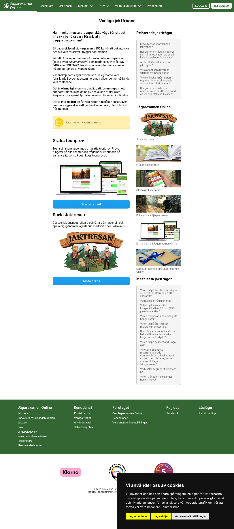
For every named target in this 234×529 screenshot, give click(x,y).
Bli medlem (221, 6)
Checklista (46, 6)
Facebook (172, 413)
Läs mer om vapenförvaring (83, 122)
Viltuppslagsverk (27, 431)
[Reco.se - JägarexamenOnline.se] (117, 472)
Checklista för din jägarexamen (36, 418)
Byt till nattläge (207, 413)
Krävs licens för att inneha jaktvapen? (155, 45)
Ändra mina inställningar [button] (190, 516)
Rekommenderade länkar (33, 436)
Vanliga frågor (82, 418)
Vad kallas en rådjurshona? (155, 300)
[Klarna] (70, 475)
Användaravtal (82, 422)
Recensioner (120, 418)
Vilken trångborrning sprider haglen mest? (156, 378)
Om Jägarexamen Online (127, 413)
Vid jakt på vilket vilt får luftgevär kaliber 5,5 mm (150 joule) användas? (157, 308)
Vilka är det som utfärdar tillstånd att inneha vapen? (155, 71)
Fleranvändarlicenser (30, 445)
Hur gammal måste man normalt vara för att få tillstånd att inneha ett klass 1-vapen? (158, 91)
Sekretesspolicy (83, 427)
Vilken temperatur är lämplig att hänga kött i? (158, 317)
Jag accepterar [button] (138, 516)
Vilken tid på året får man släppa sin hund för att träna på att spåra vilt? (159, 293)
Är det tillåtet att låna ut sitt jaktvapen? (156, 64)
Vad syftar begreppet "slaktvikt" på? (158, 370)
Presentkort (154, 6)
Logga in (201, 6)
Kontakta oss (82, 413)
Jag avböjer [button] (161, 516)
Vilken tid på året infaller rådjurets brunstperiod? (154, 325)
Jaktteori (23, 422)
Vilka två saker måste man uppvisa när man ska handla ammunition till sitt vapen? (156, 80)
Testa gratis (91, 281)
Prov (20, 427)
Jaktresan (65, 6)
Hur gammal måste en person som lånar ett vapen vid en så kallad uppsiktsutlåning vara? (157, 54)
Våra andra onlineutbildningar (129, 422)
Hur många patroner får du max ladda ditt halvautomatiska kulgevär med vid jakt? (158, 334)
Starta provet (91, 204)
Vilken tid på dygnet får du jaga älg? (158, 343)
